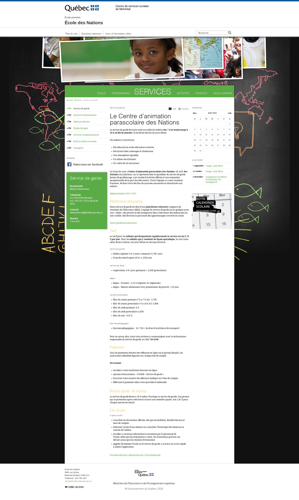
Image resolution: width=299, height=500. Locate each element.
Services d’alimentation (85, 115)
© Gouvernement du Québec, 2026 (144, 488)
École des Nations (84, 20)
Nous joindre (222, 93)
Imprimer (185, 109)
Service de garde (81, 108)
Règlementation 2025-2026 (123, 193)
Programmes (121, 93)
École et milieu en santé (84, 141)
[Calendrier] (212, 228)
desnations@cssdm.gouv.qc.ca (78, 481)
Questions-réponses (91, 33)
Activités (183, 93)
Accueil (69, 100)
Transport (78, 148)
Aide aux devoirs (81, 121)
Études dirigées (80, 128)
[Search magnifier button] (229, 32)
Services (152, 91)
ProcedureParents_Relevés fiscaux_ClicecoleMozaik (135, 455)
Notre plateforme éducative (123, 223)
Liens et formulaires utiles (118, 33)
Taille (174, 109)
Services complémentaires (86, 135)
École (101, 93)
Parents (201, 93)
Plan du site (71, 33)
